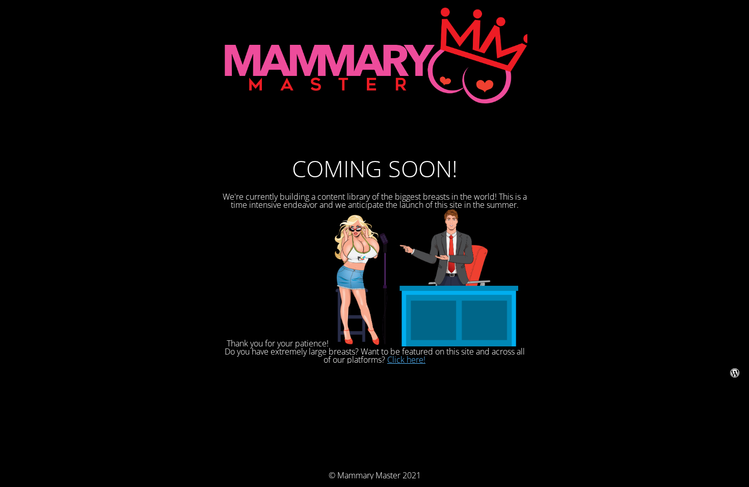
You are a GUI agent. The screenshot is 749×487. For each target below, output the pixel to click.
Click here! (406, 359)
